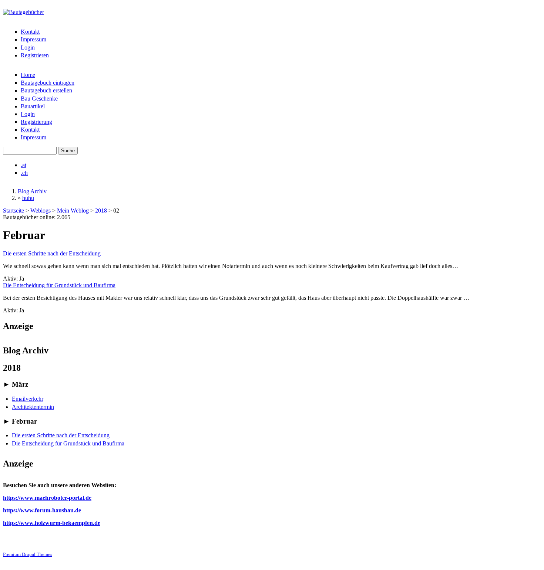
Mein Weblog (73, 210)
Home (28, 75)
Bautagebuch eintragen (47, 82)
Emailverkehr (27, 399)
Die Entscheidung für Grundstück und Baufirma (59, 285)
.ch (24, 173)
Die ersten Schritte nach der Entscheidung (52, 253)
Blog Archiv (32, 191)
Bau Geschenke (39, 98)
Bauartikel (33, 106)
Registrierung (36, 122)
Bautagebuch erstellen (46, 90)
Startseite (13, 210)
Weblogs (40, 210)
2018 (101, 210)
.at (23, 165)
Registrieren (35, 55)
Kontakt (30, 31)
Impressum (33, 39)
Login (28, 47)
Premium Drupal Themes (27, 554)
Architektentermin (33, 407)
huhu (28, 198)
